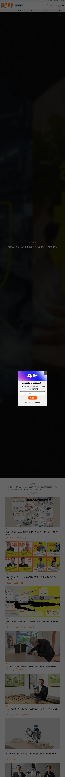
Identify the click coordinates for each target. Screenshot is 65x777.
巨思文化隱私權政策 (35, 402)
